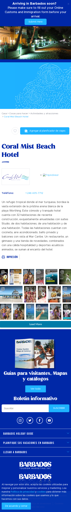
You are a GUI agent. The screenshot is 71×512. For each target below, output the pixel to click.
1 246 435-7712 (34, 193)
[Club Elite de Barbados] (35, 479)
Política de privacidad (23, 492)
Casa (4, 114)
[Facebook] (39, 420)
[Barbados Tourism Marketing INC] (35, 465)
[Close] (68, 3)
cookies (41, 492)
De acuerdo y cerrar (16, 506)
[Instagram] (20, 420)
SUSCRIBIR (59, 408)
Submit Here (36, 22)
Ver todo (36, 389)
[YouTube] (49, 420)
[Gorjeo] (30, 420)
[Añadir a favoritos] (15, 131)
